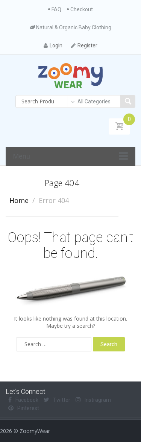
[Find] (127, 101)
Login (56, 45)
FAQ (56, 9)
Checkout (81, 9)
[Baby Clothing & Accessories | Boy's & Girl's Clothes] (70, 75)
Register (87, 45)
